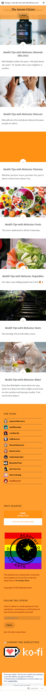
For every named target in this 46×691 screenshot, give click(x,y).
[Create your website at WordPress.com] (23, 2)
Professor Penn (22, 580)
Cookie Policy (12, 681)
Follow (9, 625)
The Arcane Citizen (23, 9)
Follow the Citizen (16, 600)
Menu (24, 15)
